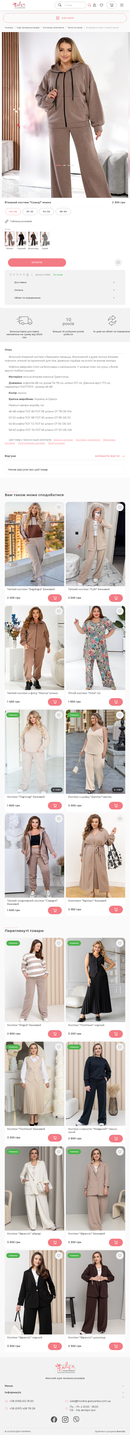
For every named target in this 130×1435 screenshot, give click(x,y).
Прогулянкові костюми (31, 443)
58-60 (63, 211)
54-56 (46, 211)
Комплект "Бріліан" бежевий (87, 900)
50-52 (30, 211)
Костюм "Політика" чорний (86, 1025)
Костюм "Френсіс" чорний (24, 1337)
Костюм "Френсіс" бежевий (86, 1233)
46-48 (13, 211)
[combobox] (74, 5)
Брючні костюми (63, 439)
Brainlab (121, 1431)
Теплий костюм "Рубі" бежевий (89, 589)
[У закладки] (118, 262)
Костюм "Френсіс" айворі (24, 1233)
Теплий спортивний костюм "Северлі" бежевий (32, 902)
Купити (37, 262)
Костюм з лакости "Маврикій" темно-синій (93, 1131)
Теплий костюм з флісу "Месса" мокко (32, 693)
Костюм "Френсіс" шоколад (86, 1337)
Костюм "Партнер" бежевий (26, 796)
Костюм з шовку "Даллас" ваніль (90, 796)
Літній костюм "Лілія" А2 (84, 693)
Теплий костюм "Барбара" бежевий (31, 589)
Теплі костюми (56, 443)
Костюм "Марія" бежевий (24, 1025)
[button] (58, 165)
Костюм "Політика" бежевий (26, 1129)
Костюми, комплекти (88, 439)
